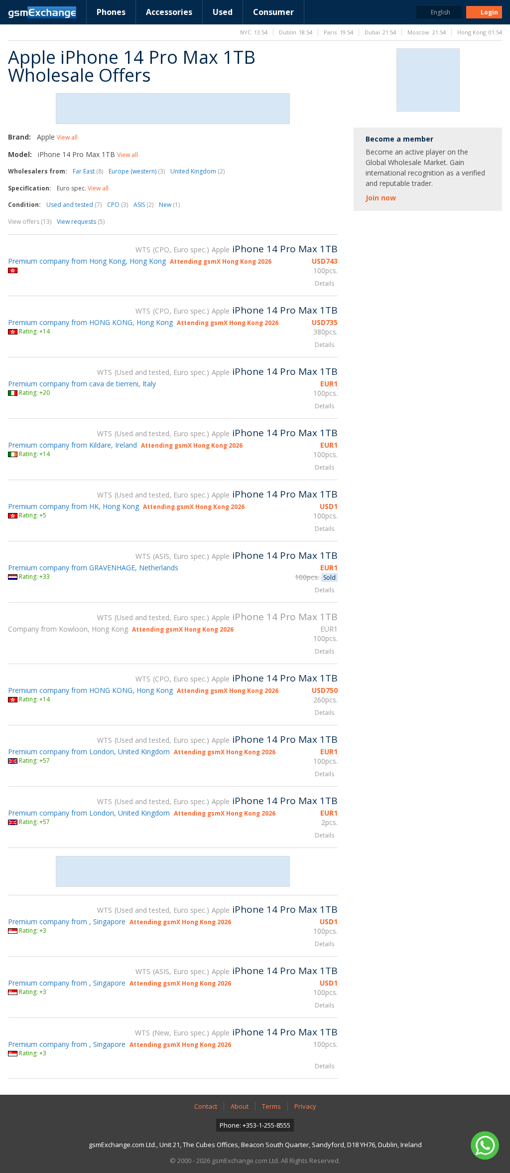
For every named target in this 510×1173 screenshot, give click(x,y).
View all (67, 137)
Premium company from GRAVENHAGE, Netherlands (93, 567)
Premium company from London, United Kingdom (89, 751)
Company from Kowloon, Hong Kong (68, 629)
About (240, 1106)
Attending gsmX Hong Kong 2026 (220, 261)
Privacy (305, 1106)
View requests (81, 221)
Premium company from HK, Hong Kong (73, 506)
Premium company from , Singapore (67, 921)
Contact (205, 1106)
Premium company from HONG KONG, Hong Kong (90, 322)
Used (223, 11)
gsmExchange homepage (42, 12)
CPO (117, 204)
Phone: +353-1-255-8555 (255, 1125)
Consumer (273, 11)
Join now (381, 197)
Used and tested (74, 204)
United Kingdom (197, 171)
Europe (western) (137, 171)
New (169, 204)
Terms (271, 1106)
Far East (88, 171)
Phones (111, 11)
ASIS (143, 204)
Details (324, 283)
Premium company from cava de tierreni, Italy (82, 383)
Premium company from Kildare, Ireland (72, 445)
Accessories (169, 11)
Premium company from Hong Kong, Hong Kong (87, 261)
